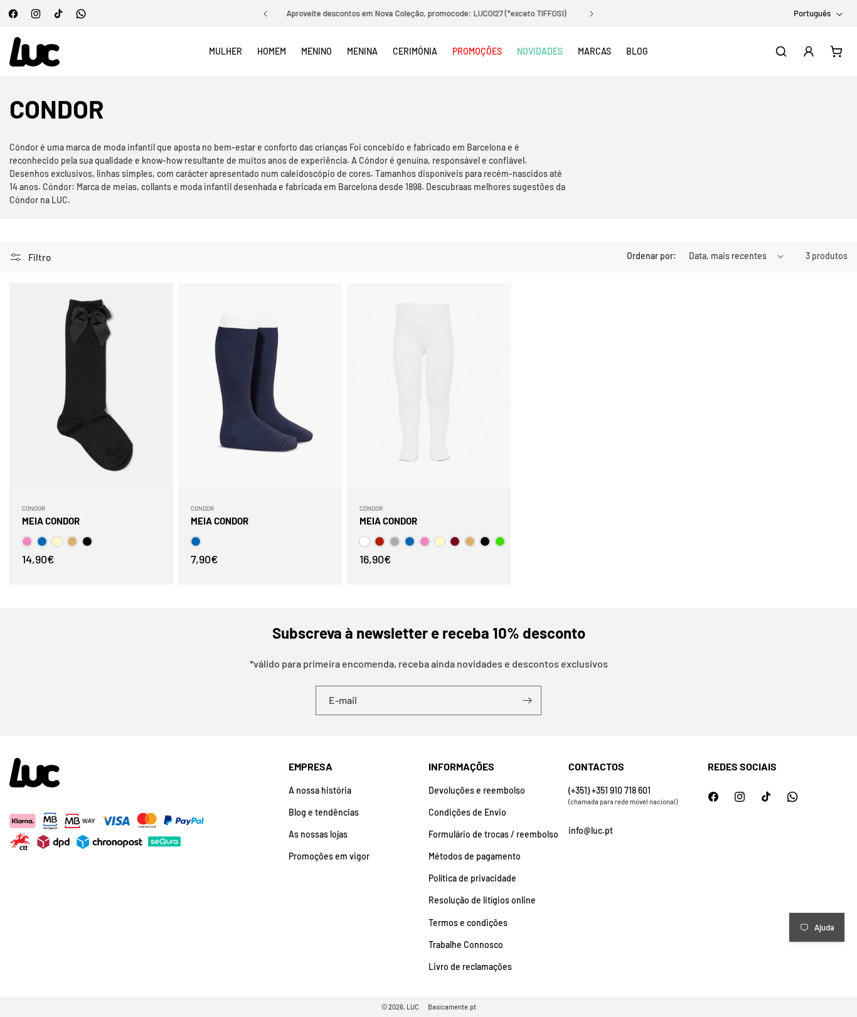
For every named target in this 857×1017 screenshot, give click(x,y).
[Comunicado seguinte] (591, 14)
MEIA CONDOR (51, 520)
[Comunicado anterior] (265, 14)
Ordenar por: (651, 255)
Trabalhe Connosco (465, 944)
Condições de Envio (467, 812)
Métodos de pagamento (474, 856)
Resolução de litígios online (482, 900)
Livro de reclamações (470, 966)
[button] (225, 51)
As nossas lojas (318, 834)
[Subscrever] (527, 700)
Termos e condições (468, 922)
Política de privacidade (472, 878)
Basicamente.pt (452, 1007)
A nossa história (320, 790)
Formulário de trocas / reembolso (493, 834)
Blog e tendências (324, 812)
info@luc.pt (590, 830)
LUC (413, 1007)
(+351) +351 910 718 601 (609, 790)
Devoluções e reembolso (476, 790)
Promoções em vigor (329, 856)
